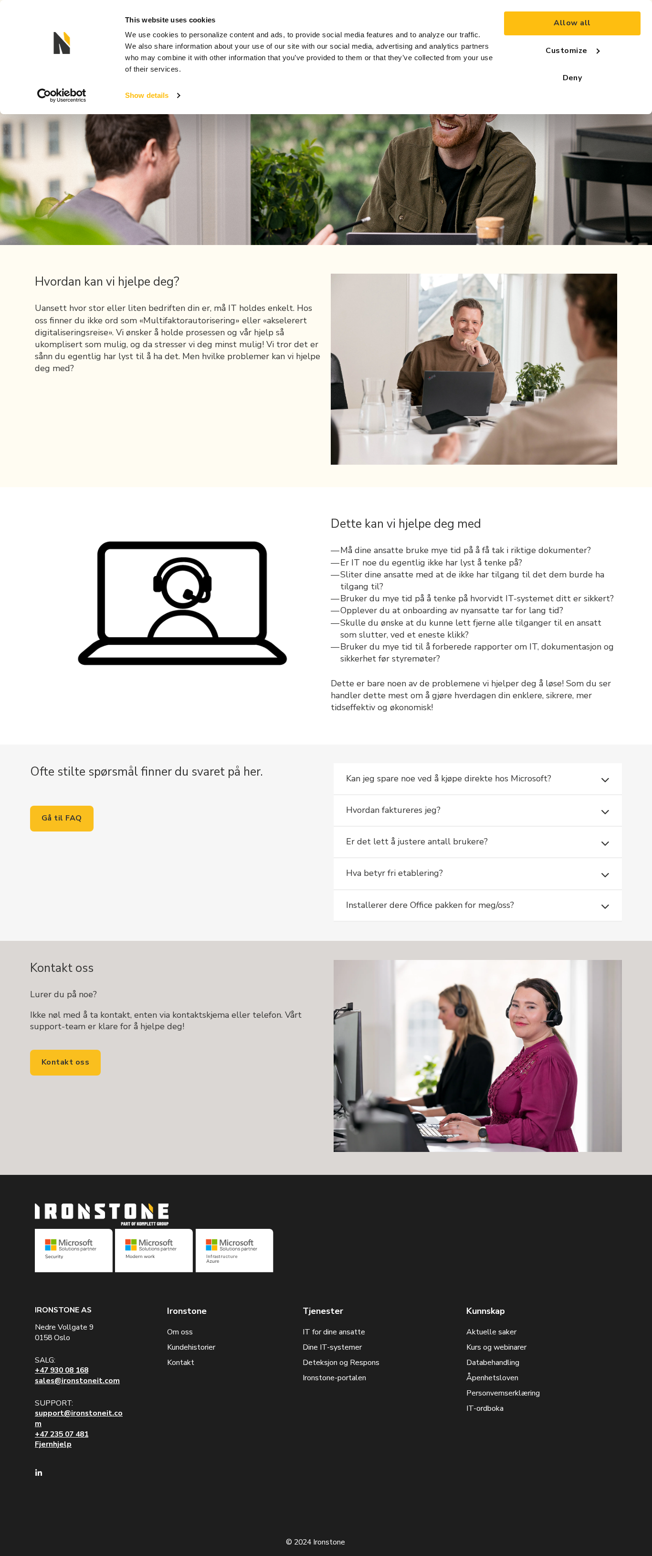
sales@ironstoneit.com (77, 1380)
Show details (146, 95)
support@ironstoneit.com (79, 1418)
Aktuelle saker (491, 1332)
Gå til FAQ (62, 818)
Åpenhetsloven (492, 1378)
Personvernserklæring (503, 1393)
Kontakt (180, 1362)
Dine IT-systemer (332, 1347)
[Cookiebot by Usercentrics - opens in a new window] (62, 95)
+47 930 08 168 (61, 1370)
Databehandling (492, 1362)
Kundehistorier (191, 1347)
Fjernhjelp (53, 1444)
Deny (572, 78)
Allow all (572, 23)
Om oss (180, 1332)
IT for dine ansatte (334, 1332)
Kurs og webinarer (496, 1347)
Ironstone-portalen (334, 1378)
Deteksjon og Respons (341, 1362)
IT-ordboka (485, 1408)
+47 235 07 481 (61, 1434)
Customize (566, 50)
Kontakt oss (65, 1062)
